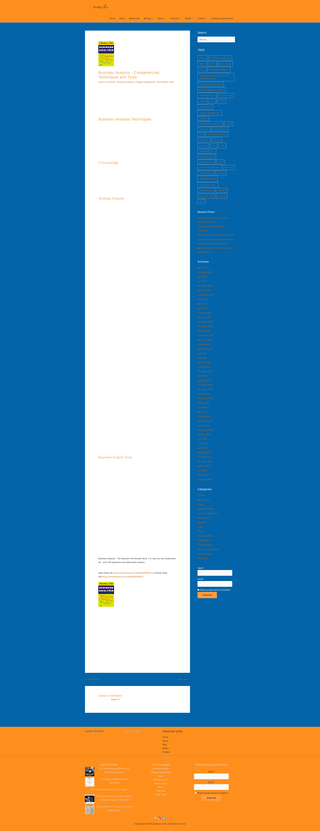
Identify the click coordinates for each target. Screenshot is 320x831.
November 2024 (205, 285)
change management (210, 113)
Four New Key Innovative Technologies (216, 235)
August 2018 (203, 403)
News (200, 527)
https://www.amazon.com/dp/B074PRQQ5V (122, 576)
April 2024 (203, 308)
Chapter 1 (203, 118)
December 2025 (205, 272)
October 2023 (204, 331)
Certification (205, 107)
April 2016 (202, 448)
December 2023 (205, 322)
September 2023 (206, 335)
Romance (229, 167)
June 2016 (202, 443)
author (202, 64)
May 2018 (202, 412)
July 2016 (202, 439)
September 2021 (205, 349)
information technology (217, 134)
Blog (164, 744)
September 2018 (205, 398)
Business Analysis (126, 82)
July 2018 (202, 407)
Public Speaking (205, 536)
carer (212, 101)
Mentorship (134, 18)
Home (112, 18)
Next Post (184, 679)
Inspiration (204, 140)
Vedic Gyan (203, 558)
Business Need (226, 95)
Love (212, 151)
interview (217, 140)
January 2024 (204, 317)
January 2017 (204, 425)
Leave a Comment (107, 82)
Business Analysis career (210, 84)
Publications (203, 540)
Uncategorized (205, 554)
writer (201, 201)
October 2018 (204, 394)
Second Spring (206, 190)
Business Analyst (207, 95)
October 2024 (204, 290)
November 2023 (205, 326)
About (122, 18)
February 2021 (204, 362)
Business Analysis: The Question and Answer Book (214, 77)
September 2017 (205, 421)
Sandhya (220, 173)
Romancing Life (205, 545)
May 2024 (202, 303)
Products (174, 18)
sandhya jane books (208, 185)
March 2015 (203, 475)
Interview (202, 522)
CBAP (221, 101)
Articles (201, 495)
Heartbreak (203, 129)
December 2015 (205, 457)
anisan (203, 58)
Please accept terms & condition (214, 590)
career (203, 101)
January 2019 (204, 380)
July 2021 (202, 353)
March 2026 (203, 267)
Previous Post (93, 679)
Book (212, 63)
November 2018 (205, 389)
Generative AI (204, 518)
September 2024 (206, 294)
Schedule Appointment (222, 18)
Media (188, 18)
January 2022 (204, 344)
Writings (147, 18)
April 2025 (203, 281)
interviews (203, 146)
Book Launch (225, 64)
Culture (229, 124)
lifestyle (202, 151)
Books (161, 18)
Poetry (201, 531)
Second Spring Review (208, 549)
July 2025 (202, 276)
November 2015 (205, 461)
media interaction (206, 157)
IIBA (201, 134)
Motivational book (206, 162)
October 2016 (204, 434)
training (221, 196)
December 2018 (205, 385)
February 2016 (204, 452)
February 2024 (204, 312)
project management (210, 167)
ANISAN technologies (220, 58)
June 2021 (202, 358)
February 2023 (204, 340)
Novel (220, 162)
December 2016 (205, 430)
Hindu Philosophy (220, 129)
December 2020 (205, 371)
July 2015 (202, 470)
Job (213, 146)
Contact (201, 18)
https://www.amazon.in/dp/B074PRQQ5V (132, 573)
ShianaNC (222, 190)
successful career (206, 196)
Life (222, 145)
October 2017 (204, 416)
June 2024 (203, 299)
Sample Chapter (206, 173)
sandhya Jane (207, 178)
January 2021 (204, 367)
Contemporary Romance (210, 123)
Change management (145, 82)
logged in (115, 699)
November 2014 (205, 479)
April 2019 (202, 376)
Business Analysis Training (211, 90)
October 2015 (204, 466)
